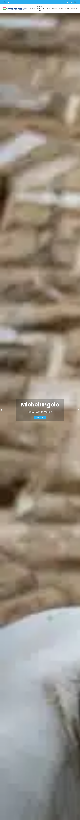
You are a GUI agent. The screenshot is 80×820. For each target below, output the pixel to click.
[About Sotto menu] (34, 8)
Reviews (54, 8)
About (31, 8)
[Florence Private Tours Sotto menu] (43, 8)
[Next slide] (78, 410)
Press (61, 8)
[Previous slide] (1, 410)
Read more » (40, 417)
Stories (67, 8)
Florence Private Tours (39, 8)
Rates (48, 8)
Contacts (74, 8)
